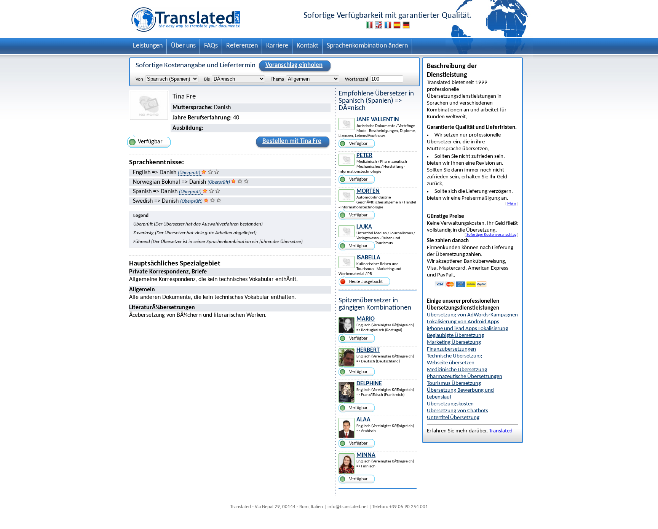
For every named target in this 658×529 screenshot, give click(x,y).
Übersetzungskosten (450, 404)
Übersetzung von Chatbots (457, 411)
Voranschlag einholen (294, 65)
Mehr (511, 203)
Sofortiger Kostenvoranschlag (491, 234)
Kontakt (307, 46)
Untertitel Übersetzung (453, 418)
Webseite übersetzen (450, 363)
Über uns (183, 46)
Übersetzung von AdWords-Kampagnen (472, 315)
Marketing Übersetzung (454, 342)
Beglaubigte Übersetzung (455, 335)
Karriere (277, 46)
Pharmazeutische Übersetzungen (464, 377)
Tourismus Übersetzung (454, 383)
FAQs (211, 46)
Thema (277, 79)
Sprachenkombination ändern (367, 46)
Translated (501, 431)
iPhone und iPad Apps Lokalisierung (467, 329)
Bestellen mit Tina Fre (291, 141)
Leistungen (148, 46)
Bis (207, 79)
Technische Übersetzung (454, 356)
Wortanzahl (356, 79)
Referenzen (242, 46)
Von (139, 79)
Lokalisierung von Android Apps (463, 322)
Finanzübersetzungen (451, 349)
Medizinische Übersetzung (457, 370)
